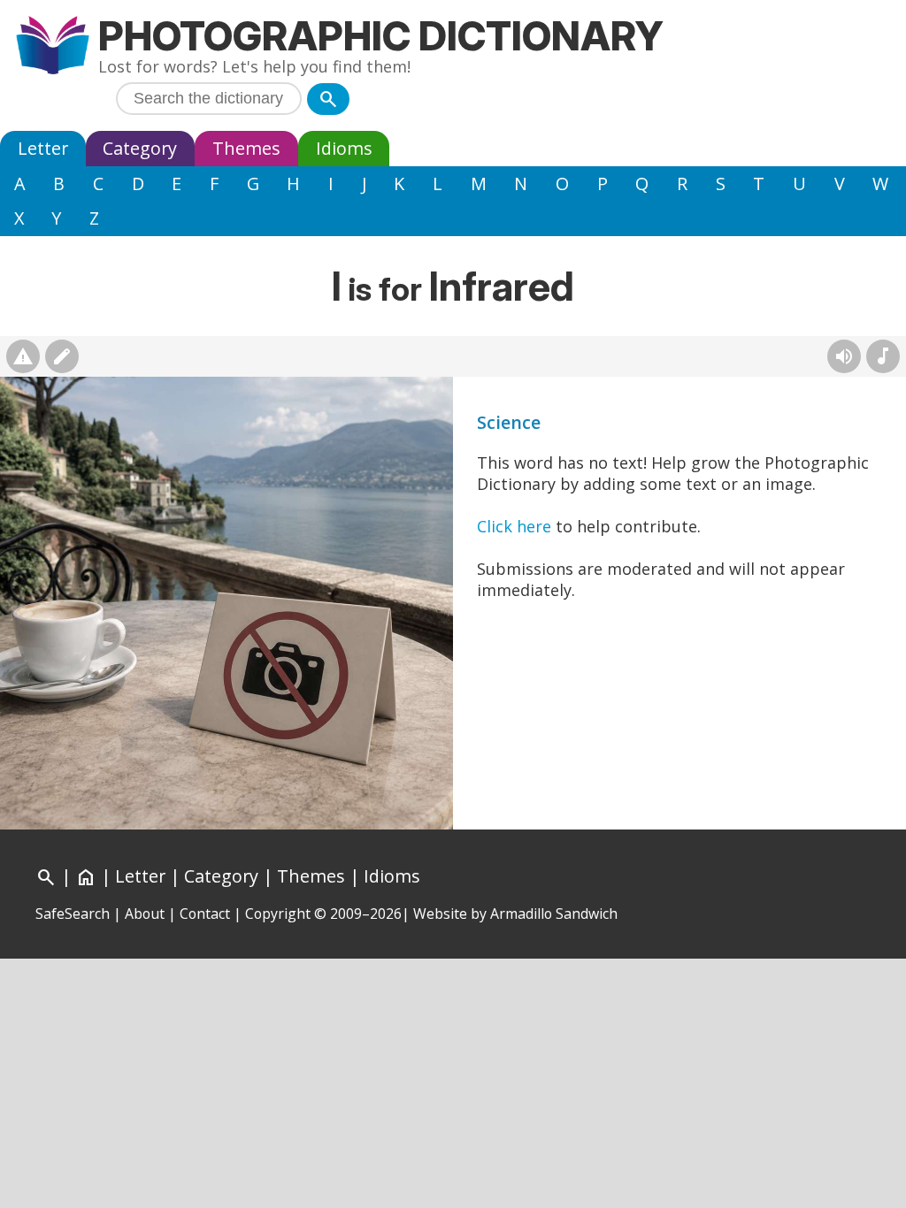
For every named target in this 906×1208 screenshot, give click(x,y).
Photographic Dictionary (381, 35)
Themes (246, 148)
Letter (43, 148)
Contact (205, 913)
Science (509, 422)
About (145, 913)
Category (140, 148)
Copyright (278, 913)
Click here (514, 526)
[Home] (52, 47)
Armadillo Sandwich (554, 913)
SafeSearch (72, 913)
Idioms (344, 148)
